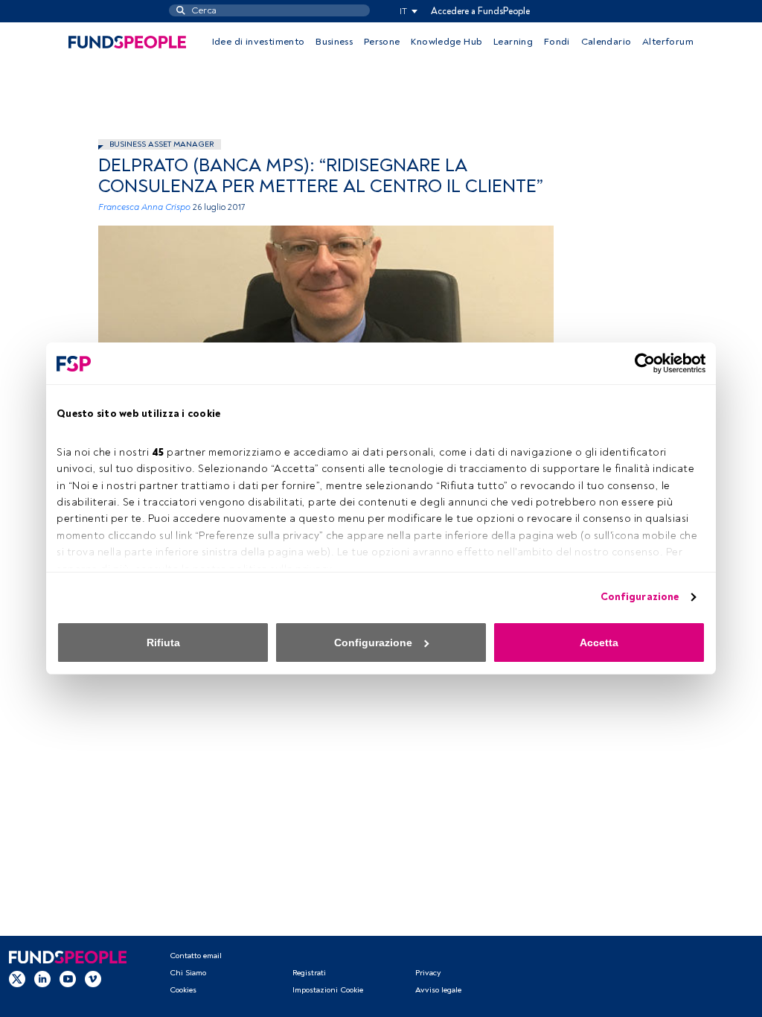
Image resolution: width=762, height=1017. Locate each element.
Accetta (599, 642)
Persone (382, 42)
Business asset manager (161, 144)
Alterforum (668, 42)
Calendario (606, 42)
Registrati (309, 973)
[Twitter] (17, 979)
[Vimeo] (93, 979)
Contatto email (196, 955)
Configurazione (640, 596)
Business (334, 42)
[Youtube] (68, 979)
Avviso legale (438, 990)
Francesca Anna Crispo (144, 207)
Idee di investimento (258, 42)
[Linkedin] (42, 979)
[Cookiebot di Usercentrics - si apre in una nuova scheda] (640, 363)
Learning (513, 42)
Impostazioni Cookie (327, 990)
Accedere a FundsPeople (480, 11)
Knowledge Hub (446, 42)
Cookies (183, 990)
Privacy (428, 973)
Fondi (557, 42)
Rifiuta (163, 642)
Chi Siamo (188, 973)
